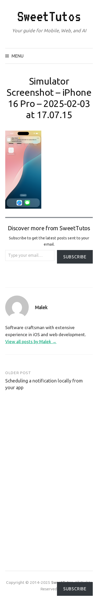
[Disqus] (49, 475)
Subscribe (75, 256)
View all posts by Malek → (30, 341)
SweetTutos (49, 16)
